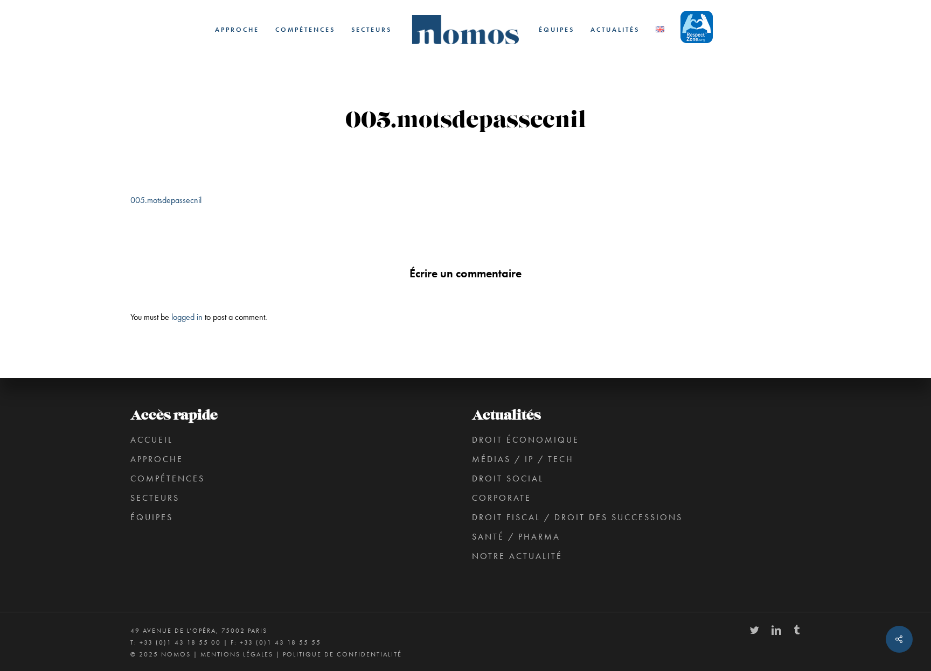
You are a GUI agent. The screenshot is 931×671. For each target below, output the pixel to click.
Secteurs (154, 498)
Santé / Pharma (516, 536)
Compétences (167, 478)
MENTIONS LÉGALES (236, 654)
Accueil (151, 439)
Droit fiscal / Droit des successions (577, 517)
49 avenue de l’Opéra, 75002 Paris (198, 630)
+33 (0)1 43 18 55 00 (180, 642)
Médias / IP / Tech (523, 459)
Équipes (151, 517)
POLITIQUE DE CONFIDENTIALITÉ (342, 654)
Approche (156, 459)
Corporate (501, 498)
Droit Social (508, 478)
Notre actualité (517, 556)
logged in (187, 317)
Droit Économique (525, 439)
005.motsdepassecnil (166, 200)
